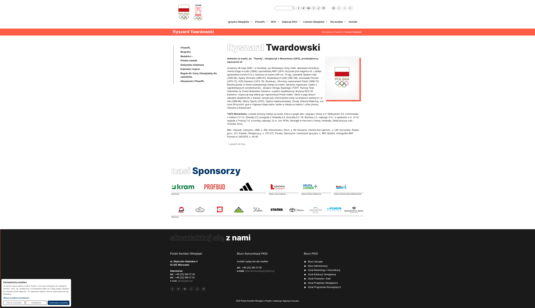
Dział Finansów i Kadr (319, 278)
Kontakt (353, 21)
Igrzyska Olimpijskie (238, 21)
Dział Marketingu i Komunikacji (324, 270)
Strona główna (327, 32)
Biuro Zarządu (315, 261)
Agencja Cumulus (291, 301)
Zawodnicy (339, 32)
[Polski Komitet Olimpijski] (190, 12)
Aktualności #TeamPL (192, 81)
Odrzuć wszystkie (14, 303)
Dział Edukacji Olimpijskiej (322, 274)
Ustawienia (36, 303)
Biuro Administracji (318, 266)
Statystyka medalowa (192, 65)
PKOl (273, 21)
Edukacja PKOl (289, 21)
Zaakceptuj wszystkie (58, 303)
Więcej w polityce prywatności (16, 297)
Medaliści (185, 56)
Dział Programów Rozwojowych (324, 287)
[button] (251, 22)
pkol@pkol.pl (185, 281)
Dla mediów (336, 21)
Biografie (185, 52)
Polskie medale (188, 60)
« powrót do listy (236, 144)
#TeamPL (260, 21)
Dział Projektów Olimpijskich (323, 283)
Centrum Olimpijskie (313, 21)
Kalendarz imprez (190, 69)
